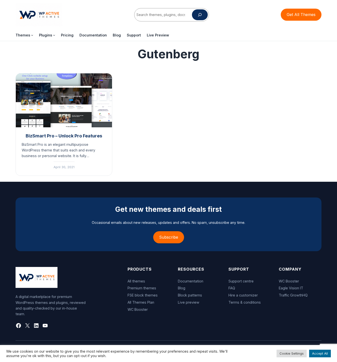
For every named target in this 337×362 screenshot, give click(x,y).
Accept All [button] (320, 353)
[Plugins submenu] (54, 35)
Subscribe (168, 237)
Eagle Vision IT (291, 288)
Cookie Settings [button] (292, 353)
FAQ (231, 288)
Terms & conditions (244, 302)
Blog (181, 288)
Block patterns (190, 295)
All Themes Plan (141, 302)
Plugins (45, 35)
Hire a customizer (243, 295)
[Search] (200, 14)
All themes (136, 281)
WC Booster (138, 309)
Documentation (190, 281)
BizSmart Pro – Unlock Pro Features (64, 135)
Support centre (241, 281)
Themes (23, 35)
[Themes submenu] (32, 35)
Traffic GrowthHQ (293, 295)
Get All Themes (301, 14)
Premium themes (142, 288)
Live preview (188, 302)
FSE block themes (143, 295)
